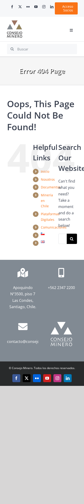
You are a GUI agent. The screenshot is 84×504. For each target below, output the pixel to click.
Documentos (50, 187)
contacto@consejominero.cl (31, 341)
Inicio (45, 171)
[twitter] (20, 6)
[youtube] (36, 6)
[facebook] (12, 6)
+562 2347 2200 (61, 287)
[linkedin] (51, 6)
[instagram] (44, 6)
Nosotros (48, 179)
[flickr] (28, 6)
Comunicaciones (53, 227)
